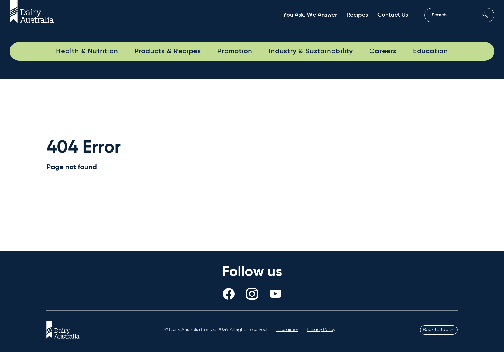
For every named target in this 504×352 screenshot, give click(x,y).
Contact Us (392, 15)
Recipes (357, 15)
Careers (383, 51)
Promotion (234, 51)
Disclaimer (287, 330)
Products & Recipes (167, 51)
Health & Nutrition (87, 51)
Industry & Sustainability (311, 51)
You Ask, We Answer (310, 15)
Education (430, 51)
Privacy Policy (321, 330)
